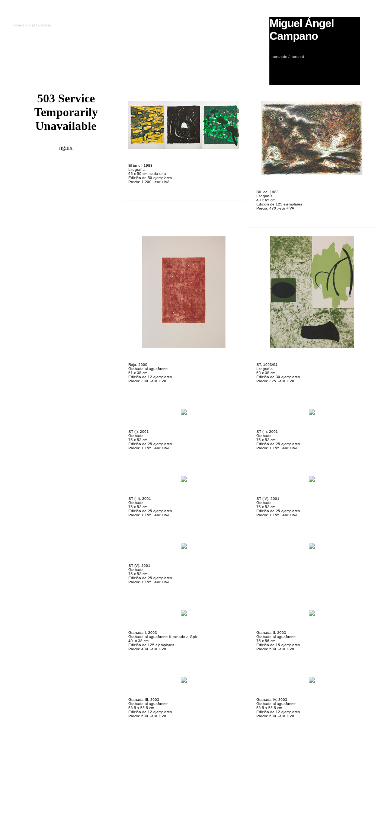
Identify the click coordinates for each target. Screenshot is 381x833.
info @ (30, 25)
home (18, 25)
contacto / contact (288, 56)
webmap (44, 25)
